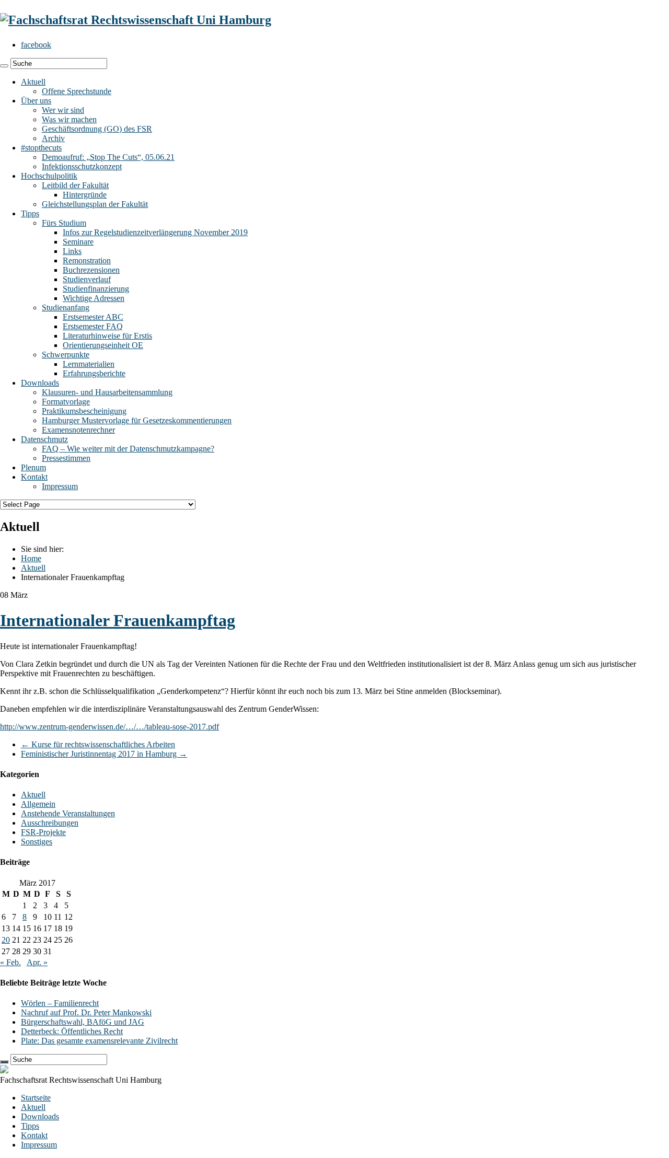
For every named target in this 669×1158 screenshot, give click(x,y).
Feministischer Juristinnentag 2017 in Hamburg (104, 753)
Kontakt (34, 476)
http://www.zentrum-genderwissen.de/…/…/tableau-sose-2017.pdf (109, 726)
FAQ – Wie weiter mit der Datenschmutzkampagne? (128, 448)
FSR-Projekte (43, 832)
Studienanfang (65, 307)
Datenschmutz (44, 439)
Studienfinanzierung (96, 288)
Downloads (40, 382)
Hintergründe (85, 194)
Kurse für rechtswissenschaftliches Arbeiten (98, 744)
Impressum (60, 486)
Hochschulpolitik (49, 175)
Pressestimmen (66, 458)
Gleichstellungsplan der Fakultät (95, 204)
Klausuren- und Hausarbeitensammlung (107, 392)
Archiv (53, 138)
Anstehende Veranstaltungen (68, 813)
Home (31, 558)
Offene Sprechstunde (76, 91)
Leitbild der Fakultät (75, 185)
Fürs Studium (64, 222)
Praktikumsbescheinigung (84, 411)
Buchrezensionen (91, 269)
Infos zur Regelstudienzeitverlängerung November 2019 (155, 232)
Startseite (36, 1097)
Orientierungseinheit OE (103, 345)
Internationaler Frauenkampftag (117, 620)
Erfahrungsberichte (94, 373)
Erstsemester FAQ (93, 326)
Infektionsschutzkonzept (82, 166)
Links (72, 251)
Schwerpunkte (65, 354)
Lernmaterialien (88, 364)
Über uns (36, 100)
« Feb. (10, 962)
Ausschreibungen (49, 822)
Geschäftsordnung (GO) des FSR (97, 128)
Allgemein (38, 804)
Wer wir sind (63, 110)
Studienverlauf (87, 279)
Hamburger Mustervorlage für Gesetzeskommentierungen (137, 420)
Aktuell (33, 81)
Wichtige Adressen (93, 298)
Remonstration (87, 260)
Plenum (33, 467)
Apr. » (37, 962)
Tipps (30, 213)
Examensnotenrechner (78, 429)
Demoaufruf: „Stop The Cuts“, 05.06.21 (108, 157)
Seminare (78, 241)
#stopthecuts (41, 147)
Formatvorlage (66, 401)
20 (6, 939)
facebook (36, 44)
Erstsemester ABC (93, 316)
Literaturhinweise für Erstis (107, 335)
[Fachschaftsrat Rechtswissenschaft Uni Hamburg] (135, 20)
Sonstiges (36, 841)
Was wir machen (69, 119)
